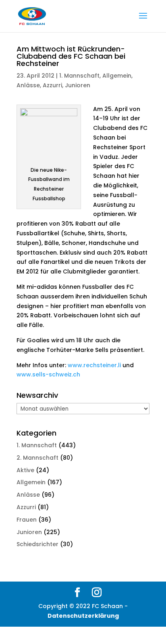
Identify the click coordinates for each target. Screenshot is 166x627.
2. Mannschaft (37, 458)
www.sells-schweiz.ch (48, 374)
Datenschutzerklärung (83, 616)
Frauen (27, 520)
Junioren (77, 85)
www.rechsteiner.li (94, 365)
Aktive (25, 470)
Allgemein (116, 76)
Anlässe (28, 85)
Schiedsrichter (37, 544)
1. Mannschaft (79, 76)
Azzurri (52, 85)
